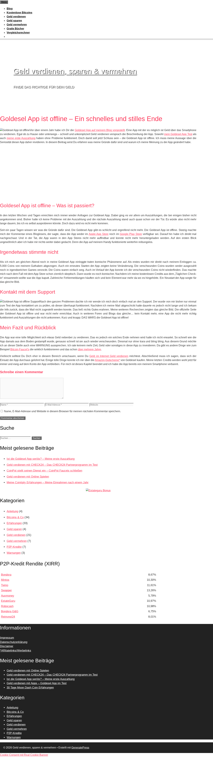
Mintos (5, 579)
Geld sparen (14, 20)
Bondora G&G (9, 611)
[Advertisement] (98, 174)
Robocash (7, 606)
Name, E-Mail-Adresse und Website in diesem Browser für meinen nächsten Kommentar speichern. (62, 411)
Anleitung (12, 511)
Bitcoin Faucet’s (19, 349)
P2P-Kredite (14, 546)
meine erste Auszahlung (21, 138)
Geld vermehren (17, 24)
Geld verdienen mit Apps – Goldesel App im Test (37, 683)
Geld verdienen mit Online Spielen (28, 476)
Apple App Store (98, 234)
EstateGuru (8, 600)
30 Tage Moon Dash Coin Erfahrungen (30, 687)
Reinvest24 (8, 616)
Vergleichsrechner (18, 32)
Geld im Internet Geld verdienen (108, 356)
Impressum (7, 637)
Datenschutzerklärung (13, 642)
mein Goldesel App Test (178, 134)
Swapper (6, 590)
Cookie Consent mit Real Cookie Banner (24, 754)
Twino (4, 585)
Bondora (6, 574)
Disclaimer (6, 646)
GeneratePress (80, 747)
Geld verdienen (16, 16)
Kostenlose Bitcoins (19, 12)
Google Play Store (131, 234)
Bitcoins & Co (15, 517)
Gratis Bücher (15, 28)
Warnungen (14, 552)
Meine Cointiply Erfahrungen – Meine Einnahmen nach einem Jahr (48, 482)
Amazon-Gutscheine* (107, 360)
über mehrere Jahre (89, 349)
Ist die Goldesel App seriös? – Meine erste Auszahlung (41, 458)
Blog (10, 8)
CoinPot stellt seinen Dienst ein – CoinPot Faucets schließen (44, 470)
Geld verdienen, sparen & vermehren (75, 71)
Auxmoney (7, 595)
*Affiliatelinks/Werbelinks (15, 650)
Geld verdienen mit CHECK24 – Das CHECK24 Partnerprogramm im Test (52, 464)
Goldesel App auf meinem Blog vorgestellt (100, 130)
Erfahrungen (14, 523)
